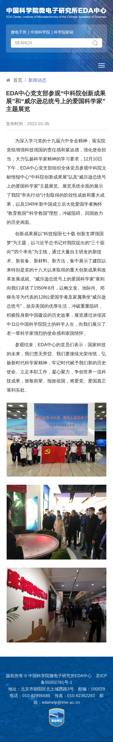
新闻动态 (37, 80)
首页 (17, 80)
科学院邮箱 (64, 32)
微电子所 (19, 32)
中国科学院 (40, 32)
